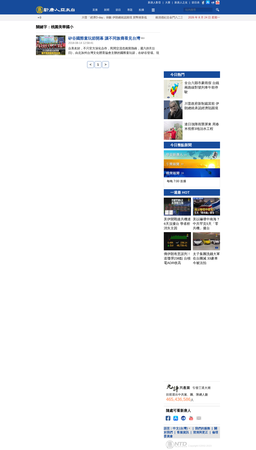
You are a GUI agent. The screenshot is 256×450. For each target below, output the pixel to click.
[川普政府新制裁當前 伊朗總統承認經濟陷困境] (173, 109)
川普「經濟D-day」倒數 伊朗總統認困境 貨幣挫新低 (108, 17)
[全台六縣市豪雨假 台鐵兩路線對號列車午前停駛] (173, 89)
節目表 (196, 2)
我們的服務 (202, 428)
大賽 (167, 2)
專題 (129, 9)
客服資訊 (183, 432)
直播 (95, 9)
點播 (141, 9)
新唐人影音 (154, 2)
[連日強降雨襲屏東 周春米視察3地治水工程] (173, 130)
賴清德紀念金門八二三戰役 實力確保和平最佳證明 (180, 17)
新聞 (106, 9)
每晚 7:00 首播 (176, 181)
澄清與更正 (200, 432)
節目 (118, 9)
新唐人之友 (181, 2)
